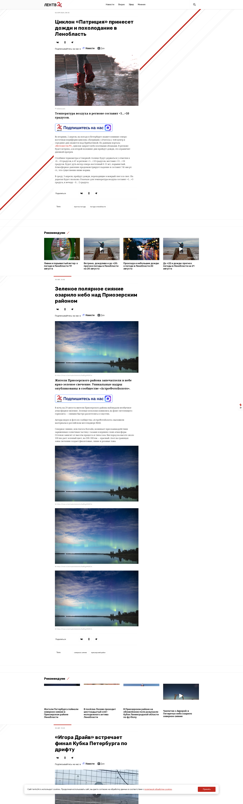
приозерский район (98, 652)
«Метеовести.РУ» (63, 145)
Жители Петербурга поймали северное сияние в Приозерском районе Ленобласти (61, 713)
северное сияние (80, 652)
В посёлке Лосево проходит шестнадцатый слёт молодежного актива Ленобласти (100, 713)
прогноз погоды (80, 207)
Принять (207, 789)
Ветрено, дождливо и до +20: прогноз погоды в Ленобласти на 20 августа (101, 266)
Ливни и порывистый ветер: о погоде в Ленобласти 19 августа (61, 266)
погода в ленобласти (98, 207)
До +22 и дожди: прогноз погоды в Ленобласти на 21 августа (178, 266)
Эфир (131, 4)
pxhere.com (61, 108)
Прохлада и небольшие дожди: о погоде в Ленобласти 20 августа (141, 266)
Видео (121, 4)
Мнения (141, 4)
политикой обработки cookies (158, 789)
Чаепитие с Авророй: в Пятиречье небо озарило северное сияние (177, 714)
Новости (110, 4)
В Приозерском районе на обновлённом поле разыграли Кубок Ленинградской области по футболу (141, 713)
